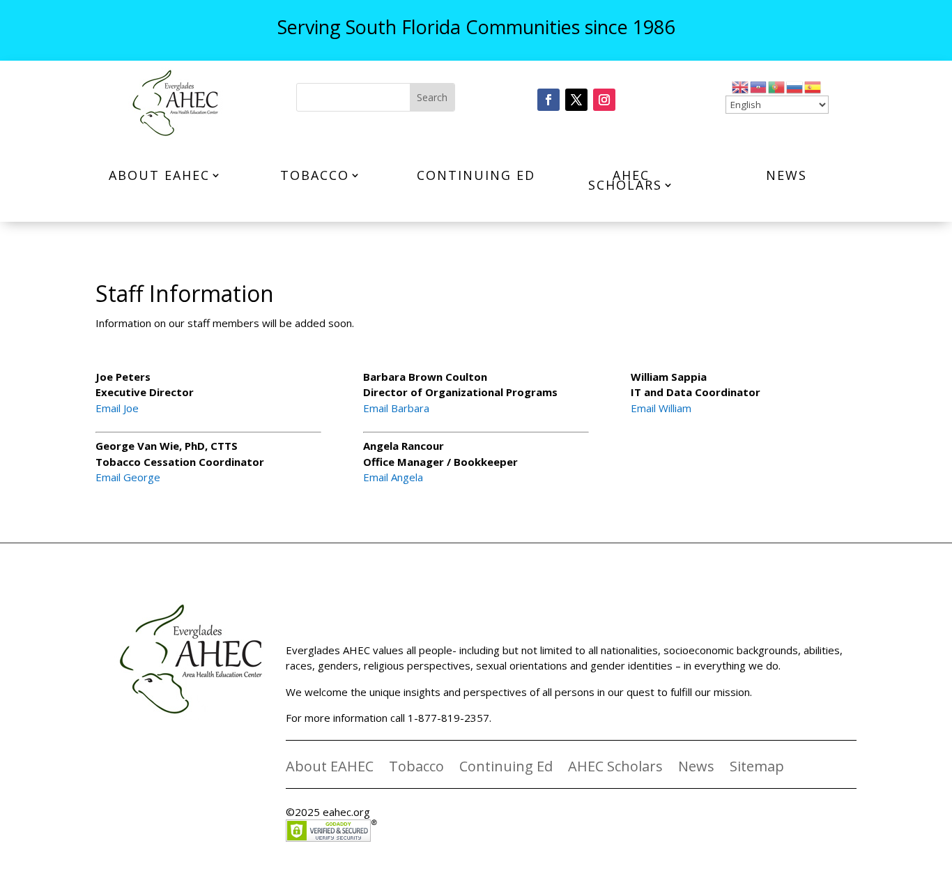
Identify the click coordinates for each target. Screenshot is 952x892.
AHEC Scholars (625, 180)
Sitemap (757, 769)
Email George (127, 477)
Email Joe (117, 408)
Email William (661, 408)
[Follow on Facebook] (548, 100)
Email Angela (393, 477)
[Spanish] (813, 86)
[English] (741, 86)
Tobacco (314, 175)
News (786, 175)
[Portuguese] (777, 86)
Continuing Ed (476, 175)
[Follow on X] (576, 100)
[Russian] (795, 86)
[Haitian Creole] (759, 86)
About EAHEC (159, 175)
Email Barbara (396, 408)
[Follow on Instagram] (604, 100)
